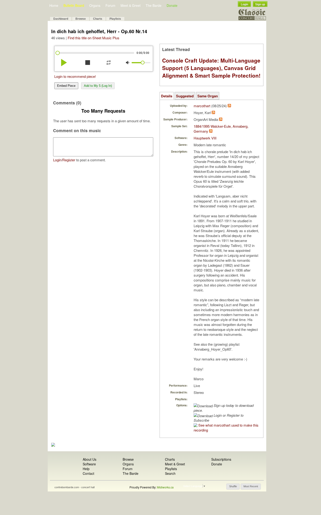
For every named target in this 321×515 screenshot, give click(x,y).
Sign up (260, 4)
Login (244, 4)
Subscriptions (221, 459)
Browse (80, 18)
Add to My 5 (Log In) (98, 85)
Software (89, 464)
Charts (97, 18)
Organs (94, 5)
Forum (110, 5)
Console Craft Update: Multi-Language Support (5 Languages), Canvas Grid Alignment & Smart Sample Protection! (211, 68)
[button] (233, 486)
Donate (172, 5)
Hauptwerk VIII (205, 137)
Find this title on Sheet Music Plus (93, 37)
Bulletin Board (73, 5)
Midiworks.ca (165, 487)
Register (68, 159)
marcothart (202, 105)
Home (53, 5)
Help (86, 468)
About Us (89, 459)
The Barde (153, 5)
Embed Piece (66, 85)
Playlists (115, 18)
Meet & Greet (131, 5)
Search (170, 473)
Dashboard (60, 18)
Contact (88, 473)
